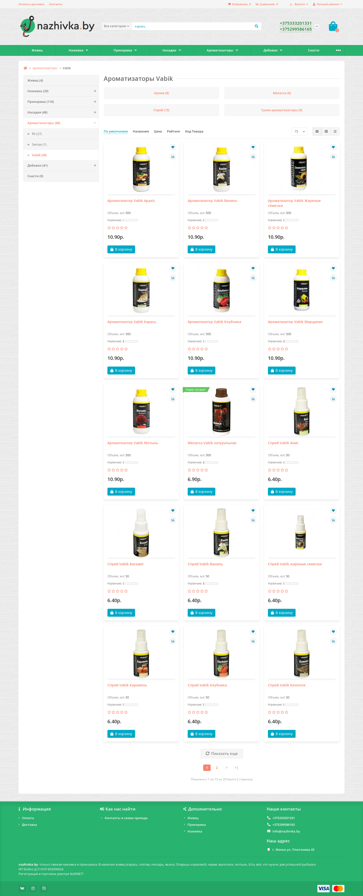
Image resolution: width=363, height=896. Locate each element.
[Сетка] (317, 131)
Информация (37, 809)
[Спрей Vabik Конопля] (302, 654)
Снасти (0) (35, 176)
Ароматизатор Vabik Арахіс (131, 200)
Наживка (76, 50)
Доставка (29, 824)
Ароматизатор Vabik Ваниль (212, 200)
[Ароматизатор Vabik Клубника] (222, 290)
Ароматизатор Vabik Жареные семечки (294, 203)
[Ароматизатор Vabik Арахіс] (141, 169)
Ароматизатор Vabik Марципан (295, 321)
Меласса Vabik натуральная (212, 442)
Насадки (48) (37, 112)
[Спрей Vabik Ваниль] (222, 533)
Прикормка (123, 50)
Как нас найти (120, 809)
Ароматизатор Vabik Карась (131, 321)
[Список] (326, 131)
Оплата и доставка (31, 4)
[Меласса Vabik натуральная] (222, 412)
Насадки (169, 50)
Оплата (28, 818)
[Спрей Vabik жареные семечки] (302, 533)
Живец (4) (35, 80)
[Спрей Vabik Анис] (302, 412)
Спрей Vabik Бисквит (125, 564)
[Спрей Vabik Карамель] (141, 654)
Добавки (270, 50)
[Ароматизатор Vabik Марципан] (302, 290)
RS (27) (37, 133)
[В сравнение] (173, 156)
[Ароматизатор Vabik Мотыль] (141, 412)
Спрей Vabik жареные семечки (295, 564)
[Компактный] (335, 131)
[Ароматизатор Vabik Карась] (141, 290)
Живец (37, 50)
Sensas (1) (39, 144)
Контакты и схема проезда (126, 818)
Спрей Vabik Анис (283, 442)
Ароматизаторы (220, 50)
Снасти (313, 50)
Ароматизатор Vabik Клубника (214, 321)
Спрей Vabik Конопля (286, 685)
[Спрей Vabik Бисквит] (141, 533)
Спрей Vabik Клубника (207, 685)
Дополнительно (205, 809)
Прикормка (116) (40, 101)
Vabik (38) (39, 155)
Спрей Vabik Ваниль (205, 564)
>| (237, 767)
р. (297, 4)
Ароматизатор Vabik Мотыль (132, 442)
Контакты (55, 4)
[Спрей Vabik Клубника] (222, 654)
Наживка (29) (37, 91)
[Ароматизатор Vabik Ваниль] (222, 169)
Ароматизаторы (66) (43, 123)
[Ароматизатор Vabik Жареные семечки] (302, 169)
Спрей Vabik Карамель (127, 685)
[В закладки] (173, 147)
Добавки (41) (37, 165)
